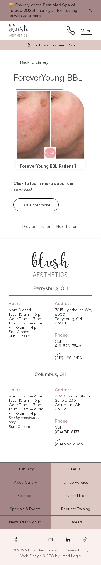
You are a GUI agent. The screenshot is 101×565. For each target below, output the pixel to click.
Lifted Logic (71, 555)
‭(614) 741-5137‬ (67, 432)
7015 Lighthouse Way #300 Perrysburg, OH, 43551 (73, 316)
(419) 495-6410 (68, 357)
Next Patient (67, 226)
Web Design (31, 555)
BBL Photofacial (36, 204)
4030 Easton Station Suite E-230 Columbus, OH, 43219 (73, 402)
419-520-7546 (68, 346)
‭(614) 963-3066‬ (69, 444)
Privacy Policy (76, 550)
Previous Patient (37, 226)
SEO (50, 555)
